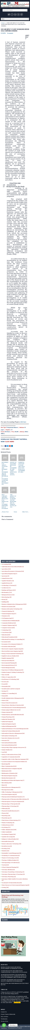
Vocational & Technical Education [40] (12, 882)
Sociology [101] (6, 848)
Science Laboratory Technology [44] (11, 843)
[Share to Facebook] (7, 449)
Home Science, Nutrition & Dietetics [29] (13, 705)
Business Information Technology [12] (12, 609)
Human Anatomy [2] (7, 712)
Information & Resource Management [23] (13, 733)
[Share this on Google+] (10, 446)
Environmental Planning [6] (9, 663)
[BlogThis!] (4, 449)
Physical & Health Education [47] (10, 810)
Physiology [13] (6, 815)
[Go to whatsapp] (4, 1025)
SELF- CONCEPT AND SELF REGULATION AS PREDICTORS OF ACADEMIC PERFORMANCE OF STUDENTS (5, 501)
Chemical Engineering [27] (9, 613)
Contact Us (4, 1012)
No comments (10, 33)
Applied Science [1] (7, 583)
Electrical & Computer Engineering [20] (12, 648)
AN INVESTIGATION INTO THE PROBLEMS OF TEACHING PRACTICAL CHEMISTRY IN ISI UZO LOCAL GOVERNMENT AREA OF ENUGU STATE (14, 976)
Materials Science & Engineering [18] (12, 768)
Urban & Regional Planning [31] (10, 867)
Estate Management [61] (8, 667)
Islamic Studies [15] (7, 749)
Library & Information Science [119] (11, 754)
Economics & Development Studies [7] (12, 644)
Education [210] (6, 634)
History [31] (5, 700)
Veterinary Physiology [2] (9, 876)
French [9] (4, 684)
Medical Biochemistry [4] (8, 778)
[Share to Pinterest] (9, 449)
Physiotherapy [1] (6, 818)
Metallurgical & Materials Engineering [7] (13, 780)
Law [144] (4, 752)
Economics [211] (6, 641)
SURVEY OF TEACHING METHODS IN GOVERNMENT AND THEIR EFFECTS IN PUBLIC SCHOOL (13, 468)
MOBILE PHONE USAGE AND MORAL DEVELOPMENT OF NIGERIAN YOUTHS (11, 968)
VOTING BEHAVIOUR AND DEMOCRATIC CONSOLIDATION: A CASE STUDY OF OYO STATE (14, 971)
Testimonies (4, 1019)
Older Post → (25, 511)
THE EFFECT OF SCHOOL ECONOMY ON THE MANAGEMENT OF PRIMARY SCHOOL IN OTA (13, 501)
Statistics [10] (5, 850)
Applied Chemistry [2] (8, 580)
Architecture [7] (6, 587)
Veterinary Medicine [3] (8, 869)
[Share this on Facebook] (5, 446)
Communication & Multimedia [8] (10, 620)
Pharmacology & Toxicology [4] (10, 806)
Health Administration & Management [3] (13, 698)
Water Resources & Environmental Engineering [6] (15, 885)
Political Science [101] (7, 825)
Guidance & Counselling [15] (9, 693)
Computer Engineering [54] (9, 625)
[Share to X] (5, 449)
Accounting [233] (6, 564)
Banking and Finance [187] (9, 590)
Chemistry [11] (6, 616)
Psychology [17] (6, 827)
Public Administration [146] (9, 829)
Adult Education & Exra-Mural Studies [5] (13, 566)
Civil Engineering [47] (8, 618)
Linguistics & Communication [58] (11, 757)
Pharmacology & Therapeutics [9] (11, 803)
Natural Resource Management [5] (11, 787)
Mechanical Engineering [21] (9, 775)
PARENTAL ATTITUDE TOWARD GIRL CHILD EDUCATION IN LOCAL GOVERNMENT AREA (21, 467)
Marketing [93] (6, 764)
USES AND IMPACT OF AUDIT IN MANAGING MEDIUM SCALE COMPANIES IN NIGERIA (15, 30)
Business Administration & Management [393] (14, 604)
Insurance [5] (5, 740)
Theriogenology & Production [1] (10, 862)
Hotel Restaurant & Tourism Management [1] (14, 707)
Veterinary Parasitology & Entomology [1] (13, 872)
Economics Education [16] (9, 646)
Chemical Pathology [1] (8, 611)
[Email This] (2, 449)
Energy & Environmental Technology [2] (12, 653)
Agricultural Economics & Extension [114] (13, 571)
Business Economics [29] (8, 606)
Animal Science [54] (7, 578)
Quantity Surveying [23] (8, 836)
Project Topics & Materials (8, 1014)
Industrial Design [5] (7, 721)
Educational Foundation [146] (9, 637)
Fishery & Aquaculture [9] (9, 677)
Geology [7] (5, 691)
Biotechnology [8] (6, 597)
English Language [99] (8, 658)
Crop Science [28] (6, 632)
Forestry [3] (5, 681)
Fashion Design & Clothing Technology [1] (13, 672)
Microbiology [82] (7, 782)
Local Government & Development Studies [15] (14, 761)
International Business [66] (9, 742)
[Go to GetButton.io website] (4, 1028)
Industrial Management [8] (9, 726)
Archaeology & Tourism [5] (9, 585)
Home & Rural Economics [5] (9, 702)
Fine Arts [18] (5, 674)
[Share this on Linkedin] (12, 446)
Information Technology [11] (9, 735)
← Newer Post (5, 511)
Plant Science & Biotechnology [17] (11, 820)
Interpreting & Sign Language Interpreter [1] (14, 747)
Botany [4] (4, 599)
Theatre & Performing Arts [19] (10, 857)
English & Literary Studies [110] (10, 656)
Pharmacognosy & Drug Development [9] (13, 801)
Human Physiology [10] (8, 717)
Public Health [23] (6, 832)
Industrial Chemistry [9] (8, 719)
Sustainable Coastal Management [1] (11, 853)
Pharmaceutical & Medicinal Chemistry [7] (13, 796)
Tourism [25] (5, 865)
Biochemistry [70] (7, 592)
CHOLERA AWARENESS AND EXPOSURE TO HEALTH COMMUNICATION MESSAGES (13, 980)
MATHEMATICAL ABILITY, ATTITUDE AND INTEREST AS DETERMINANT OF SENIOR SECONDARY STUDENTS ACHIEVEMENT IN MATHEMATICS (5, 473)
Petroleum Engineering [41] (9, 794)
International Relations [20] (9, 745)
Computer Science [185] (8, 627)
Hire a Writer (4, 1016)
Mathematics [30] (6, 771)
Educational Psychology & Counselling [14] (13, 639)
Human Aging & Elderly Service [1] (11, 710)
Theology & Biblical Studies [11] (10, 860)
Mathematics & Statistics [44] (9, 773)
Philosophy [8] (6, 808)
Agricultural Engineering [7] (9, 573)
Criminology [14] (6, 630)
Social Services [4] (7, 846)
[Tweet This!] (7, 446)
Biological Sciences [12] (8, 594)
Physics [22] (5, 813)
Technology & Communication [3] (11, 855)
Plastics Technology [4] (8, 822)
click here (23, 422)
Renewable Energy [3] (8, 841)
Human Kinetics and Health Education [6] (13, 714)
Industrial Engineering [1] (9, 724)
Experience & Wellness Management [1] (12, 670)
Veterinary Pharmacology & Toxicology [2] (13, 874)
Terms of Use (4, 1021)
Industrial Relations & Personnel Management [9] (15, 728)
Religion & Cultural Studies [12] (10, 839)
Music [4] (4, 785)
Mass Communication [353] (9, 766)
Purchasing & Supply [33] (9, 834)
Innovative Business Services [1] (10, 738)
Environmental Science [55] (9, 665)
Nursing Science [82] (7, 789)
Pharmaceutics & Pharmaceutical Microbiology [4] (15, 799)
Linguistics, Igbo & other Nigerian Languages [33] (15, 759)
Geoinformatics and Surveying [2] (11, 688)
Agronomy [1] (5, 576)
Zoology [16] (5, 887)
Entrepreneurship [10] (8, 660)
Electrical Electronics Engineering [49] (12, 651)
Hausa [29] (5, 695)
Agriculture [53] (6, 569)
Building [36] (5, 601)
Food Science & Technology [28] (10, 679)
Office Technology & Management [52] (12, 792)
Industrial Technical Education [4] (11, 731)
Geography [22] (6, 686)
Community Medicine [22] (9, 623)
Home (3, 23)
